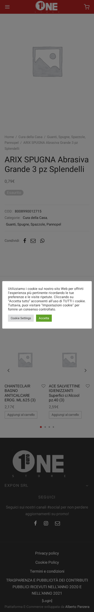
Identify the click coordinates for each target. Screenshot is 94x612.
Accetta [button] (44, 318)
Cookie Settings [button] (21, 318)
